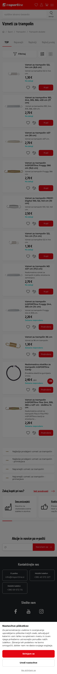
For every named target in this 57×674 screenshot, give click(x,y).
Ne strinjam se (28, 670)
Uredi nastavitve (28, 662)
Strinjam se (29, 653)
